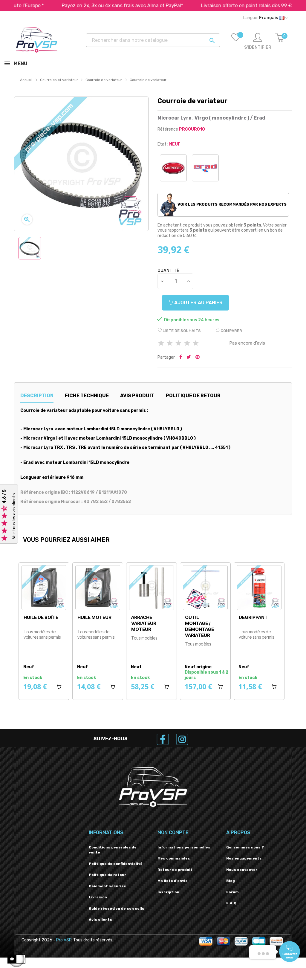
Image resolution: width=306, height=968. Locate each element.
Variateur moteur (46, 620)
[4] (187, 343)
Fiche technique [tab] (87, 395)
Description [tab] (36, 395)
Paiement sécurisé (107, 886)
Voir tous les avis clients (13, 516)
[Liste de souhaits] (235, 41)
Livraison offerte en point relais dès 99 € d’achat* (233, 5)
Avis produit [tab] (137, 395)
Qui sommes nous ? (245, 847)
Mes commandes (173, 858)
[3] (178, 343)
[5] (195, 343)
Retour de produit (174, 870)
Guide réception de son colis (116, 908)
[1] (161, 343)
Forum (232, 892)
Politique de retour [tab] (193, 395)
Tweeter (188, 357)
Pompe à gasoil (97, 620)
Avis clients (100, 919)
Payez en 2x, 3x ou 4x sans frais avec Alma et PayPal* (99, 5)
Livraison (98, 897)
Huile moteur (212, 617)
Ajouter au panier (198, 302)
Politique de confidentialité (116, 864)
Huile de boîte (158, 617)
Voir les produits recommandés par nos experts (232, 204)
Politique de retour (107, 875)
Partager (180, 357)
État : (162, 144)
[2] (169, 343)
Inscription (168, 892)
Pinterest (197, 357)
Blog (230, 881)
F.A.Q (231, 903)
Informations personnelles (183, 847)
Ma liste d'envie (172, 881)
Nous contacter (241, 870)
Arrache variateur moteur (261, 623)
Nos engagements (244, 858)
